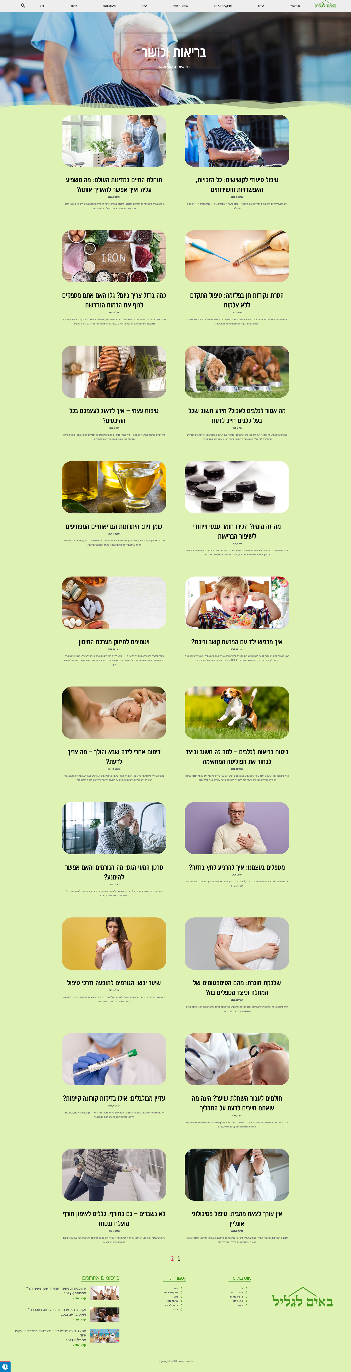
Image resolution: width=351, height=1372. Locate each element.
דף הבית (184, 66)
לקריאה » (237, 214)
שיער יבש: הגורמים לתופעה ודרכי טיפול (114, 983)
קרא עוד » (79, 1298)
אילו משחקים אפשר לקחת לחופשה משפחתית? (56, 1288)
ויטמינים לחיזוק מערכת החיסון (114, 642)
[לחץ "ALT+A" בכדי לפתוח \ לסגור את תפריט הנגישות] (5, 1366)
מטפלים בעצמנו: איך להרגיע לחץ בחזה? (237, 867)
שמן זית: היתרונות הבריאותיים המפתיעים (114, 526)
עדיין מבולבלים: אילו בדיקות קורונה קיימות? (114, 1098)
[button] (23, 5)
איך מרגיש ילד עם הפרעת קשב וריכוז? (237, 642)
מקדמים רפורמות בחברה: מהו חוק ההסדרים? (57, 1309)
